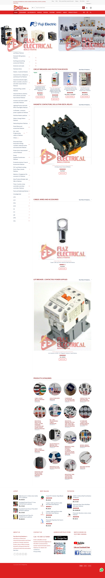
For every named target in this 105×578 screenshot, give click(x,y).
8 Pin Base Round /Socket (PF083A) (62, 160)
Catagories (22, 12)
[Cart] (91, 7)
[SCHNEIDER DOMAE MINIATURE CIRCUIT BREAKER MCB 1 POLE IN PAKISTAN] (40, 71)
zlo (14, 209)
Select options (40, 90)
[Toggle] (27, 132)
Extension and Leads (18, 66)
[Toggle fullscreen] (10, 563)
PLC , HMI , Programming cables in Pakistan (18, 133)
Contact (58, 12)
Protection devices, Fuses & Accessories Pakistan (20, 163)
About (65, 12)
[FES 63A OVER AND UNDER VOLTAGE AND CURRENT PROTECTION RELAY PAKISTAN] (55, 72)
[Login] (87, 7)
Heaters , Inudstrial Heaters (20, 71)
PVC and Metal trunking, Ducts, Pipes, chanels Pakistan (19, 169)
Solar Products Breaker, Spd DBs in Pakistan (20, 180)
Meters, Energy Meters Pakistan (19, 119)
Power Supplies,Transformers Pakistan (19, 157)
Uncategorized (17, 194)
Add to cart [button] (55, 92)
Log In (87, 1)
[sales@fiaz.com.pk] (84, 12)
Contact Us (37, 543)
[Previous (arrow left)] (1, 567)
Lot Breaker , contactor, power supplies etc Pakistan (20, 111)
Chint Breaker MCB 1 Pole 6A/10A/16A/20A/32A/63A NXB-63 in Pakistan (70, 82)
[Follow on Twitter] (20, 547)
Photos (45, 12)
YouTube (52, 12)
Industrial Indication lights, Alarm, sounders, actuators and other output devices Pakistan (20, 82)
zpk (14, 215)
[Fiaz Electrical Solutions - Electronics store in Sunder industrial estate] (21, 7)
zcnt (14, 200)
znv (14, 212)
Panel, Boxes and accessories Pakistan (18, 127)
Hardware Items (17, 69)
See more (15, 543)
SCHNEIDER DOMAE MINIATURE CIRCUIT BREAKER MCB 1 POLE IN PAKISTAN (40, 82)
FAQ (56, 1)
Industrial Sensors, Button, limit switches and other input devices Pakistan (20, 95)
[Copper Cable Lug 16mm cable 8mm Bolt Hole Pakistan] (62, 224)
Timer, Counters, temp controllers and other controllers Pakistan (19, 186)
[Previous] (35, 46)
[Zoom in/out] (14, 563)
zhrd (14, 206)
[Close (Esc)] (1, 563)
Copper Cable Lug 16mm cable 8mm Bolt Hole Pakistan (62, 255)
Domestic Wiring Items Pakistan (19, 57)
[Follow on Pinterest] (26, 547)
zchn (14, 197)
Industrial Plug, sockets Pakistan (19, 89)
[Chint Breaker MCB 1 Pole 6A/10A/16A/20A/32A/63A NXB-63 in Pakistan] (70, 72)
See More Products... (84, 63)
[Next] (39, 46)
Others (15, 137)
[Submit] (83, 7)
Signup (76, 1)
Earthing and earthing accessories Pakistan (19, 62)
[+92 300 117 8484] (91, 12)
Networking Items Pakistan (20, 123)
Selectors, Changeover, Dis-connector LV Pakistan (20, 175)
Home (16, 12)
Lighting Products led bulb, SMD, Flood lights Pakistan (20, 106)
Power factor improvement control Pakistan (20, 151)
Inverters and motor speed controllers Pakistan (20, 101)
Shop (53, 1)
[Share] (5, 563)
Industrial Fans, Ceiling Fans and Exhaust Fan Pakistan (20, 75)
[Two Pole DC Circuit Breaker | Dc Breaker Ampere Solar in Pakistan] (85, 72)
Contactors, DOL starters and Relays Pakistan (20, 52)
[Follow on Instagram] (17, 547)
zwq (14, 221)
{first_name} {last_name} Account (66, 1)
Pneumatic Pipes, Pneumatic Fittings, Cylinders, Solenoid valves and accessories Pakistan (20, 144)
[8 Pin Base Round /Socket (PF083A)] (62, 129)
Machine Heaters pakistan (20, 115)
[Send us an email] (23, 547)
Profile (39, 12)
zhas (14, 203)
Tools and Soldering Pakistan (20, 191)
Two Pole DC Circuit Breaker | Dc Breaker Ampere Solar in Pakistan (85, 82)
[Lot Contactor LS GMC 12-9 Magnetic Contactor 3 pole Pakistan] (62, 310)
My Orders (82, 1)
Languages (88, 3)
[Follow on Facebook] (14, 547)
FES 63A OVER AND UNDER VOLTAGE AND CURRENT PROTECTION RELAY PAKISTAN (55, 84)
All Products (32, 12)
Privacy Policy (72, 12)
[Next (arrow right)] (5, 567)
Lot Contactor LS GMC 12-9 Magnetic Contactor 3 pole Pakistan (62, 346)
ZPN (14, 217)
